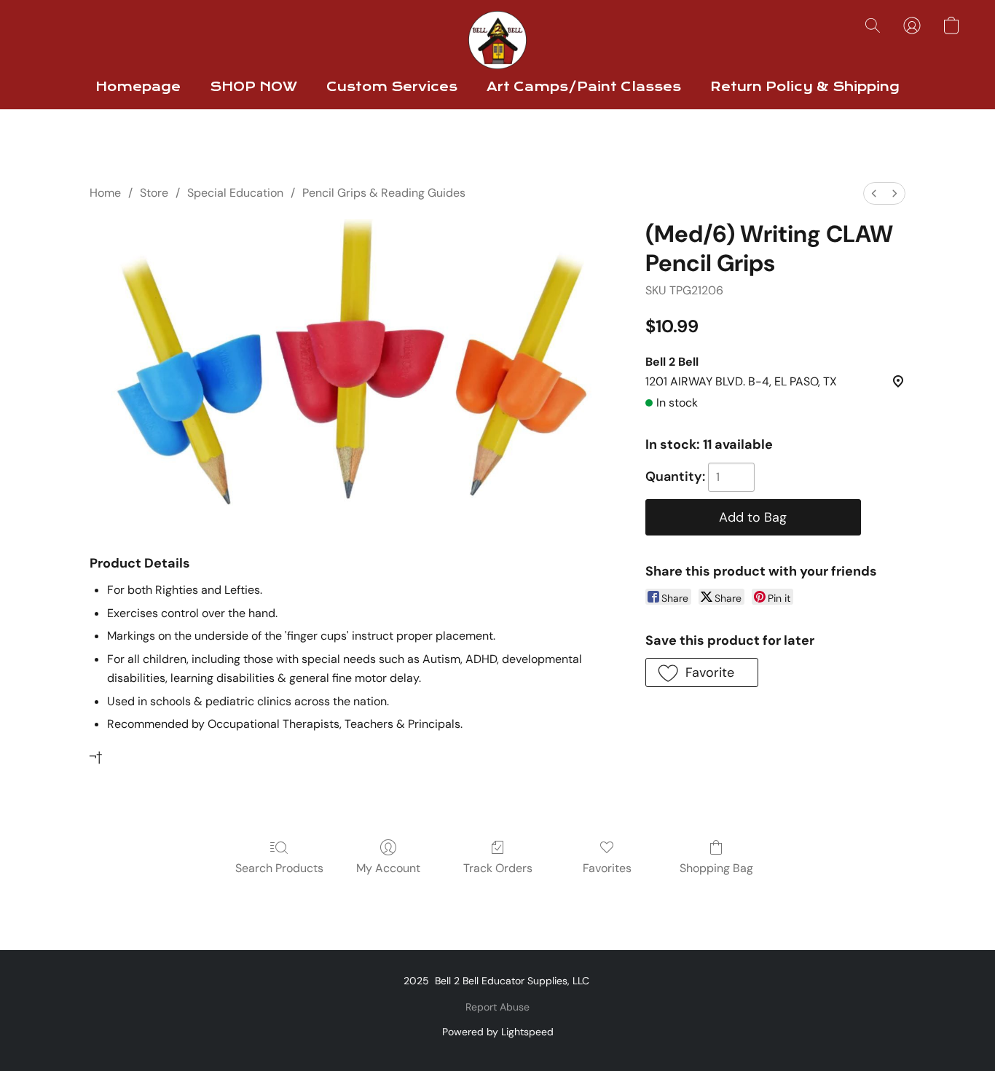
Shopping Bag (716, 868)
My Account (388, 868)
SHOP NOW (253, 87)
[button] (497, 40)
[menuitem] (874, 193)
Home (105, 192)
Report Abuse (497, 1006)
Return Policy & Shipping (805, 87)
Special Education (235, 192)
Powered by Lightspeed (498, 1031)
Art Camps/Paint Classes (584, 87)
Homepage (138, 87)
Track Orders (497, 868)
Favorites (607, 868)
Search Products (279, 868)
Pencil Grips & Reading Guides (383, 192)
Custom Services (391, 87)
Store (154, 192)
